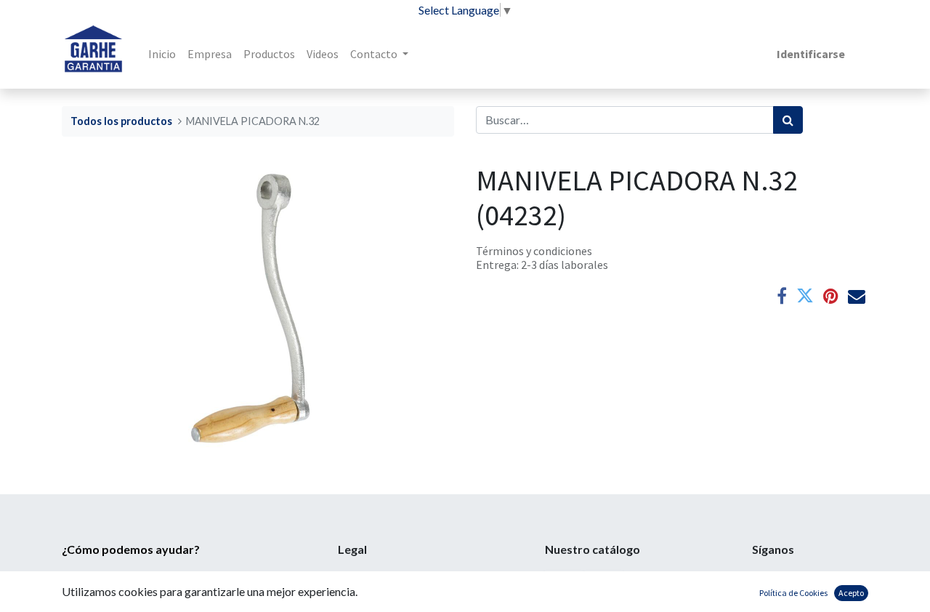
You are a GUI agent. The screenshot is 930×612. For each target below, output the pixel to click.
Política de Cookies (793, 592)
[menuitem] (162, 53)
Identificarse (811, 54)
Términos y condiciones (534, 250)
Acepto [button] (851, 592)
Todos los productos (121, 121)
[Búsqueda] (788, 120)
